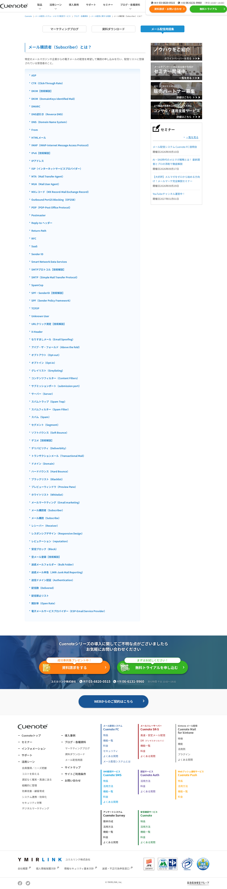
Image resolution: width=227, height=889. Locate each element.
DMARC (35, 106)
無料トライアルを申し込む (156, 665)
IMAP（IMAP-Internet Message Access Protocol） (60, 145)
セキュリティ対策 (32, 802)
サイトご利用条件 (75, 774)
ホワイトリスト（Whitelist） (48, 494)
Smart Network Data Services (49, 261)
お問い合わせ (73, 780)
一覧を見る (192, 137)
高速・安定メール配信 (152, 735)
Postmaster (38, 215)
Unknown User (40, 316)
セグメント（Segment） (45, 425)
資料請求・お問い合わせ (168, 9)
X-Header (37, 331)
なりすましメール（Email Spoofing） (53, 339)
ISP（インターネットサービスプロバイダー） (56, 168)
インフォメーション (34, 748)
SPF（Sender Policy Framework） (51, 300)
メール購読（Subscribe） (46, 518)
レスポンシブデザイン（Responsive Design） (57, 533)
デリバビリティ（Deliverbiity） (49, 448)
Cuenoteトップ (31, 735)
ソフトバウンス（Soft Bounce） (50, 432)
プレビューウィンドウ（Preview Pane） (54, 487)
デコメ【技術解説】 (42, 440)
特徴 (180, 738)
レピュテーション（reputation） (50, 541)
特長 (105, 735)
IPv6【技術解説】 (41, 153)
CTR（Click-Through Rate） (47, 83)
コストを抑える (30, 774)
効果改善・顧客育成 (33, 791)
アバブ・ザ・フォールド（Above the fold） (56, 347)
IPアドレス (37, 161)
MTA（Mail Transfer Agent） (48, 176)
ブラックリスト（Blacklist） (47, 479)
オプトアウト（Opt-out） (46, 355)
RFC (33, 238)
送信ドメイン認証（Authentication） (52, 580)
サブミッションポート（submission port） (56, 386)
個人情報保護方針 (46, 868)
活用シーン (28, 761)
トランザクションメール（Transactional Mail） (58, 456)
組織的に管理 (29, 785)
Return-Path (38, 230)
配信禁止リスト (40, 595)
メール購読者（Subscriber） (47, 510)
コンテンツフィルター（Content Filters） (55, 378)
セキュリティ (110, 751)
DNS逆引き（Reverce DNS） (47, 114)
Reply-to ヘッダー (41, 223)
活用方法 (108, 786)
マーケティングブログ (64, 29)
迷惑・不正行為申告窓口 (115, 868)
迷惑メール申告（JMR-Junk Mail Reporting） (57, 572)
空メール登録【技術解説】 (46, 557)
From (34, 130)
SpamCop (37, 285)
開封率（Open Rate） (44, 603)
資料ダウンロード (113, 29)
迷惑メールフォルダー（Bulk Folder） (53, 564)
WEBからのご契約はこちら (113, 701)
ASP (33, 75)
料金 (105, 745)
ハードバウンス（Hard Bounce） (50, 471)
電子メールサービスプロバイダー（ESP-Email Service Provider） (68, 611)
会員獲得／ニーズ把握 (34, 768)
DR (152, 740)
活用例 (181, 749)
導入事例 (74, 4)
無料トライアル (208, 9)
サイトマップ (73, 767)
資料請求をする (74, 665)
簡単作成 (108, 821)
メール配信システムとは (117, 761)
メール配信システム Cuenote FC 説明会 (175, 147)
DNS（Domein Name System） (49, 122)
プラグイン (184, 754)
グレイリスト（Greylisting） (47, 370)
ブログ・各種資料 (75, 742)
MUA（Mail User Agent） (45, 184)
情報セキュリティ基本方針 (79, 868)
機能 (180, 744)
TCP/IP (35, 308)
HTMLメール (38, 137)
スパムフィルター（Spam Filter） (50, 409)
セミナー (108, 4)
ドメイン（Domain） (43, 463)
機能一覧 (108, 740)
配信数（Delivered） (43, 588)
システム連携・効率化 (34, 797)
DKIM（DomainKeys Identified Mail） (53, 99)
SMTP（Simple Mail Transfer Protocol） (55, 277)
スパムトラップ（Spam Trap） (49, 401)
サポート (91, 4)
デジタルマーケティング (35, 808)
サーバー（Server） (42, 393)
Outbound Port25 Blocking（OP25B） (54, 199)
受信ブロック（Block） (44, 549)
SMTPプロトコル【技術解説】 (48, 269)
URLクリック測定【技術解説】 (48, 324)
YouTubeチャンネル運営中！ (169, 194)
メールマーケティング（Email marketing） (56, 502)
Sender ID (37, 254)
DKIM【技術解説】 (42, 91)
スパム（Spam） (41, 417)
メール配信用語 (73, 760)
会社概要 (23, 868)
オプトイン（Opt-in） (43, 362)
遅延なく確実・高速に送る (37, 779)
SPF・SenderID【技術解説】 (48, 293)
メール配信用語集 (162, 29)
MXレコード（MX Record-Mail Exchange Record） (60, 192)
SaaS (34, 246)
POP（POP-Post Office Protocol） (51, 207)
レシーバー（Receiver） (45, 525)
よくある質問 (110, 756)
